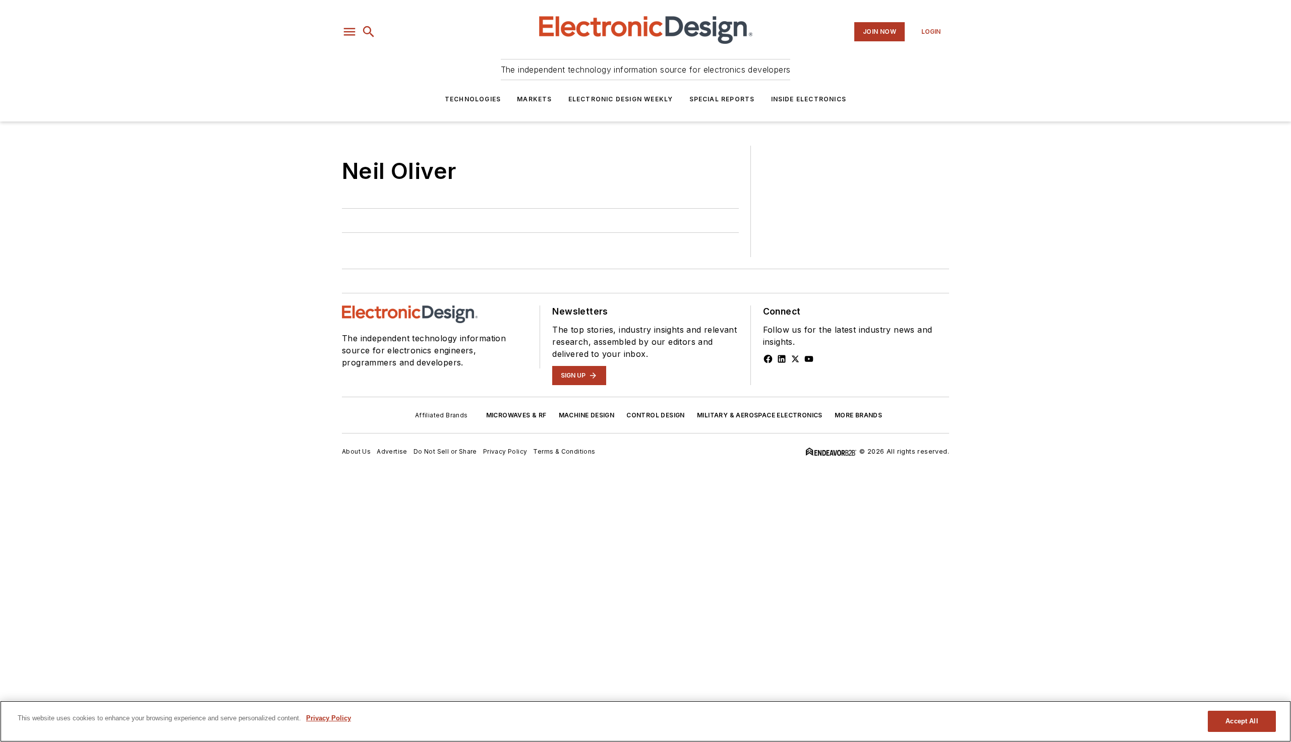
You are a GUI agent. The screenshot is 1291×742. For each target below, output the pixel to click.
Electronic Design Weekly (620, 99)
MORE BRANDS (858, 415)
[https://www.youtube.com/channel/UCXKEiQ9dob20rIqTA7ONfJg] (809, 359)
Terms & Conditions (564, 451)
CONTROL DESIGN (655, 415)
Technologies (473, 99)
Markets (534, 99)
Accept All (1241, 721)
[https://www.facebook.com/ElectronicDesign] (768, 359)
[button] (349, 31)
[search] (368, 31)
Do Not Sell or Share (445, 451)
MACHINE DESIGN (587, 415)
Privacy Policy (505, 451)
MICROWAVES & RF (516, 415)
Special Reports (722, 99)
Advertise (392, 451)
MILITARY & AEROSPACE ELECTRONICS (760, 415)
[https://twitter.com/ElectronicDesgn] (795, 359)
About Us (356, 451)
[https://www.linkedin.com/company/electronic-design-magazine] (782, 359)
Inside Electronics (809, 99)
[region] (645, 721)
